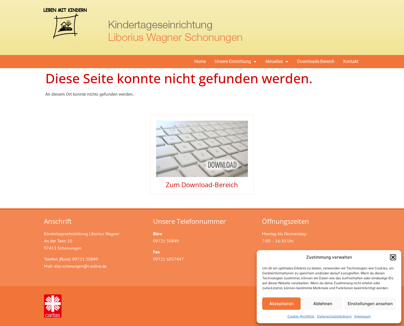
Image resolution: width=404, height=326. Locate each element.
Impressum (362, 316)
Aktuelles (274, 61)
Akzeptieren (281, 303)
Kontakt (350, 61)
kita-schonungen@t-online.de (80, 266)
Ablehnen (322, 303)
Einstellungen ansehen (370, 303)
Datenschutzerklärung (334, 316)
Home (200, 61)
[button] (393, 257)
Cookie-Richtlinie (300, 316)
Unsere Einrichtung (233, 61)
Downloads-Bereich (315, 61)
